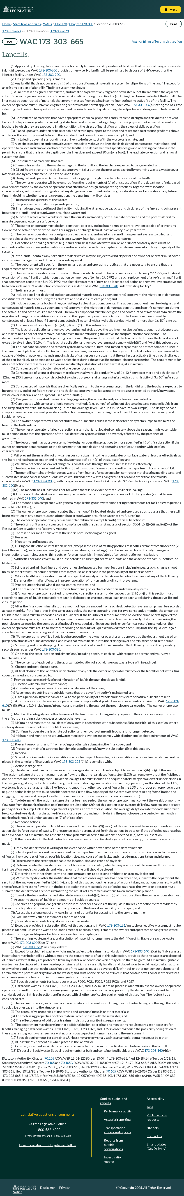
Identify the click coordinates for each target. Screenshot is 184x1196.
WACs (47, 24)
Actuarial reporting (117, 1119)
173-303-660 (11, 31)
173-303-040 (109, 286)
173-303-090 (42, 481)
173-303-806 (141, 105)
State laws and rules (27, 24)
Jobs (150, 1107)
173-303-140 (140, 951)
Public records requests (157, 1117)
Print (173, 24)
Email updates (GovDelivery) (156, 1146)
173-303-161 (116, 925)
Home (6, 24)
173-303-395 (71, 761)
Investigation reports (113, 1159)
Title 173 (60, 24)
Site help (153, 1128)
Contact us (154, 1136)
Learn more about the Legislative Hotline (47, 1145)
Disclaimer (47, 1188)
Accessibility (155, 1099)
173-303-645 (11, 740)
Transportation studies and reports (117, 1130)
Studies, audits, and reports (113, 1101)
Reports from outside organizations (113, 1144)
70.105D (67, 1063)
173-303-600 (48, 70)
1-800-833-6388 (62, 1136)
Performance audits (118, 1111)
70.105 (49, 1058)
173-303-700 (51, 75)
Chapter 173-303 (81, 24)
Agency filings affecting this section (157, 41)
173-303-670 (59, 31)
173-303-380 (51, 649)
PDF (10, 41)
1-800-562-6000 (47, 1130)
